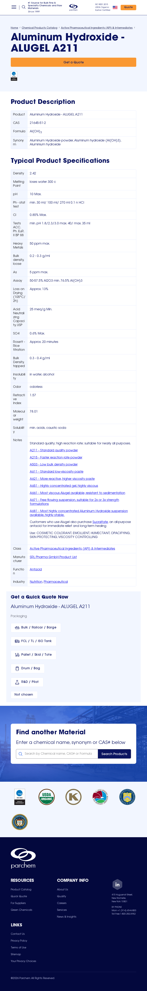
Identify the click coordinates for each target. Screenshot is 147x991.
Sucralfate (100, 522)
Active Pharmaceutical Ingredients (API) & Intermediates (72, 549)
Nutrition (36, 582)
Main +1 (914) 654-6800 (124, 911)
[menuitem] (21, 889)
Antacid (36, 569)
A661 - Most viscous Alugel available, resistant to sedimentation (77, 493)
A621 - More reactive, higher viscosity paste (62, 479)
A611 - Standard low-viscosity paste (56, 472)
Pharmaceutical (56, 582)
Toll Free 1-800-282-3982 (124, 914)
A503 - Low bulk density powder (54, 464)
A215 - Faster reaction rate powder (56, 457)
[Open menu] (14, 7)
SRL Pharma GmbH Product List (53, 557)
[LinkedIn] (117, 885)
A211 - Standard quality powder (54, 450)
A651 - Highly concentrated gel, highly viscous (64, 486)
